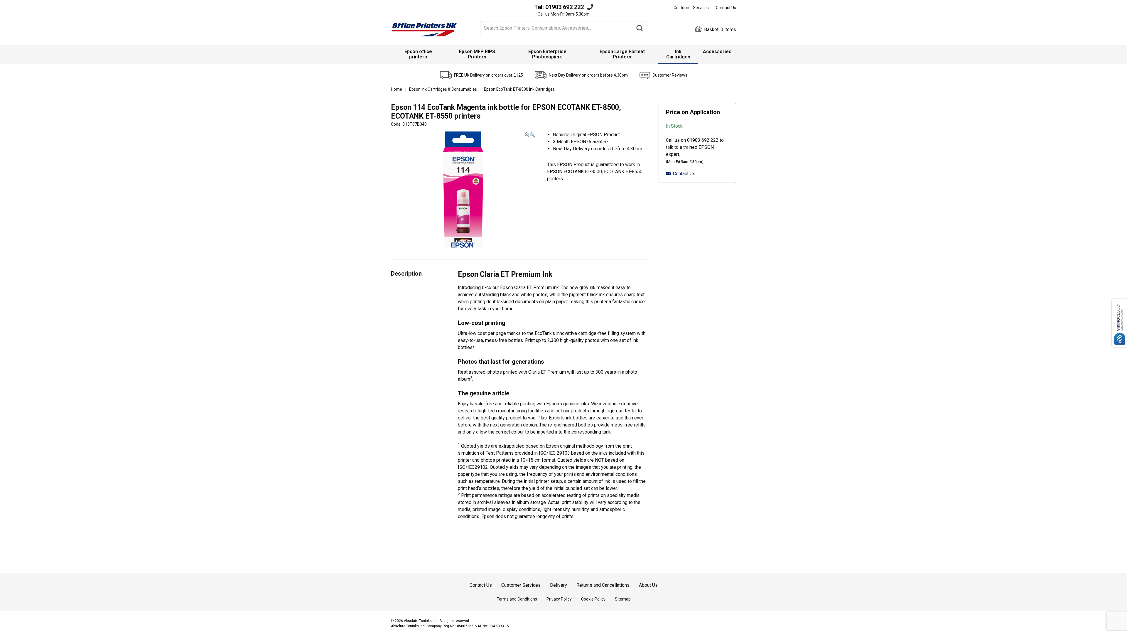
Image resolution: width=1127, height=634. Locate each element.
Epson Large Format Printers (622, 54)
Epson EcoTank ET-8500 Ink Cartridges (519, 89)
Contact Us (726, 7)
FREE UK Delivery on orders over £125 (488, 75)
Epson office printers (418, 54)
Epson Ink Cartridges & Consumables (443, 89)
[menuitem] (418, 54)
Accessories (717, 51)
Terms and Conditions (517, 599)
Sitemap (623, 599)
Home (396, 89)
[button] (530, 135)
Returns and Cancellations (603, 585)
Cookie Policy (593, 599)
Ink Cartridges (678, 54)
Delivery (558, 585)
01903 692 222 (564, 7)
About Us (648, 585)
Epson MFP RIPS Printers (477, 54)
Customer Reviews (669, 75)
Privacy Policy (559, 599)
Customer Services (691, 7)
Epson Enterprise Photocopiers (547, 54)
